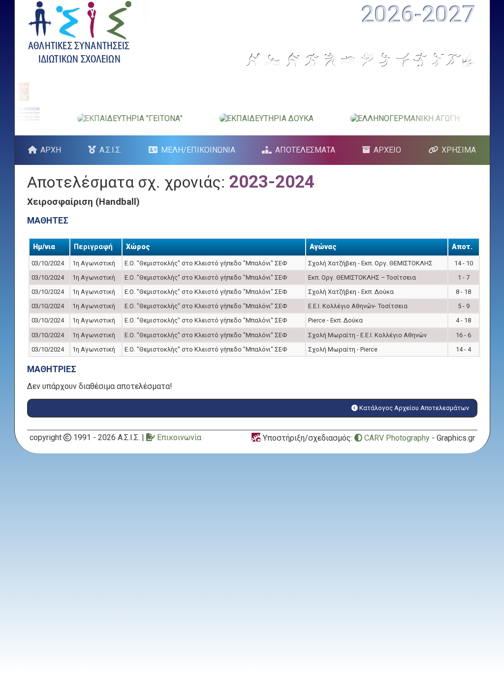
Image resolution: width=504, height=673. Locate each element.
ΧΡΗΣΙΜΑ (458, 150)
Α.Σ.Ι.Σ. (110, 150)
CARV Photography (396, 438)
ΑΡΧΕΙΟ (387, 150)
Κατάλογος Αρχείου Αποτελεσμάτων (413, 408)
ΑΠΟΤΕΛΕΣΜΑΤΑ (305, 150)
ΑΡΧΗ (50, 150)
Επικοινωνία (178, 437)
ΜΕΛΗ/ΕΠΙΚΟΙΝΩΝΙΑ (198, 150)
